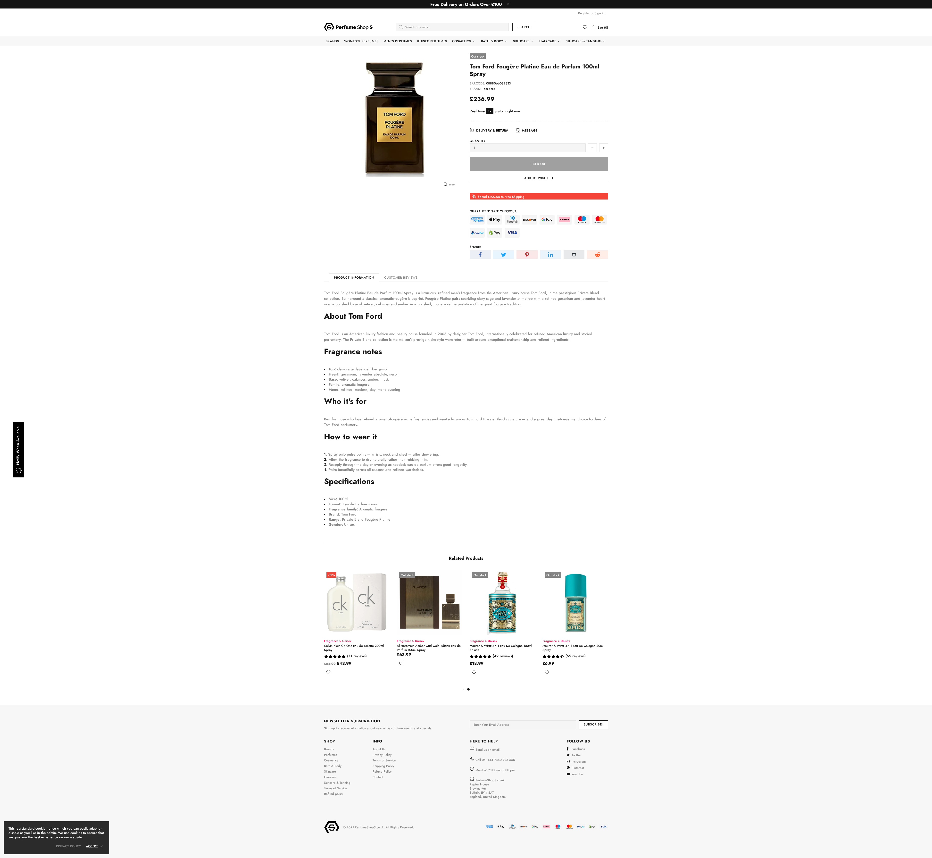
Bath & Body (332, 766)
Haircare (330, 777)
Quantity (477, 141)
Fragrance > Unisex (337, 641)
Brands (329, 749)
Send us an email (487, 750)
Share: (475, 247)
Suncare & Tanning (337, 783)
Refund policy (333, 794)
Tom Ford (488, 89)
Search (524, 27)
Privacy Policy (382, 755)
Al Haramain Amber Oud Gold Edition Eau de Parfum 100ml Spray (574, 648)
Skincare (330, 771)
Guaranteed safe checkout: (493, 211)
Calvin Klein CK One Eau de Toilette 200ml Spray (499, 648)
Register (584, 13)
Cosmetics (331, 760)
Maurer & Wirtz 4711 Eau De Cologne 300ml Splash (355, 648)
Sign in (599, 13)
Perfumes (330, 755)
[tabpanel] (356, 628)
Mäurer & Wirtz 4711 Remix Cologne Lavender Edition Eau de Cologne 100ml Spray (429, 648)
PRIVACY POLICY (68, 846)
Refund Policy (382, 771)
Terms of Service (335, 788)
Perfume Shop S (348, 27)
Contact (378, 777)
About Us (379, 749)
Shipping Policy (383, 766)
